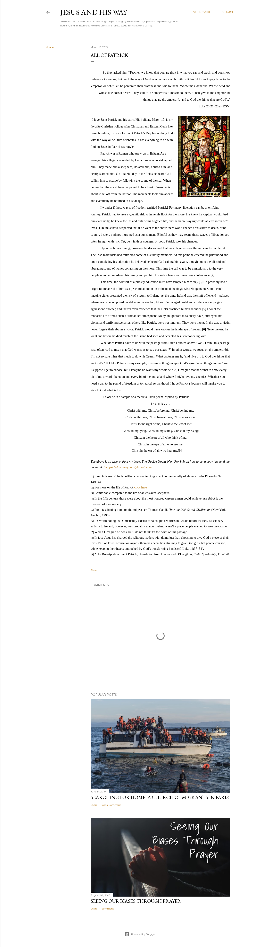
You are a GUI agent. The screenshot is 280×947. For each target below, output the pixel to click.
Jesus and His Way (93, 12)
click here (140, 487)
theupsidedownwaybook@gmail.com (128, 467)
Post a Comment (110, 804)
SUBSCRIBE (202, 12)
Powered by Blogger (143, 934)
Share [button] (50, 47)
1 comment (107, 908)
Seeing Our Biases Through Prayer (136, 901)
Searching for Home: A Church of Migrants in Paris (160, 797)
